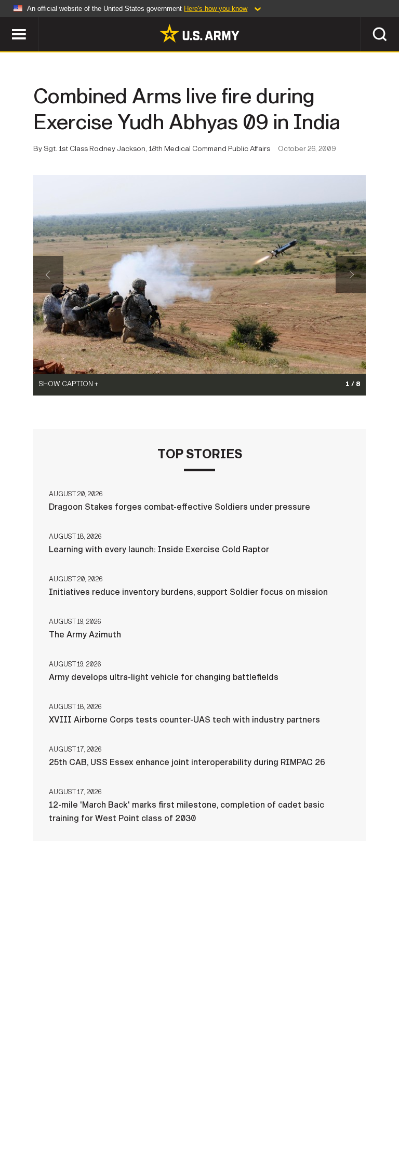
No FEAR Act (363, 1105)
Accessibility (259, 1105)
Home (23, 1105)
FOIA (314, 1105)
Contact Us (73, 1105)
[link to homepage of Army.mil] (199, 33)
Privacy (129, 1105)
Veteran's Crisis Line (199, 1119)
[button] (5, 22)
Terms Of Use (187, 1105)
